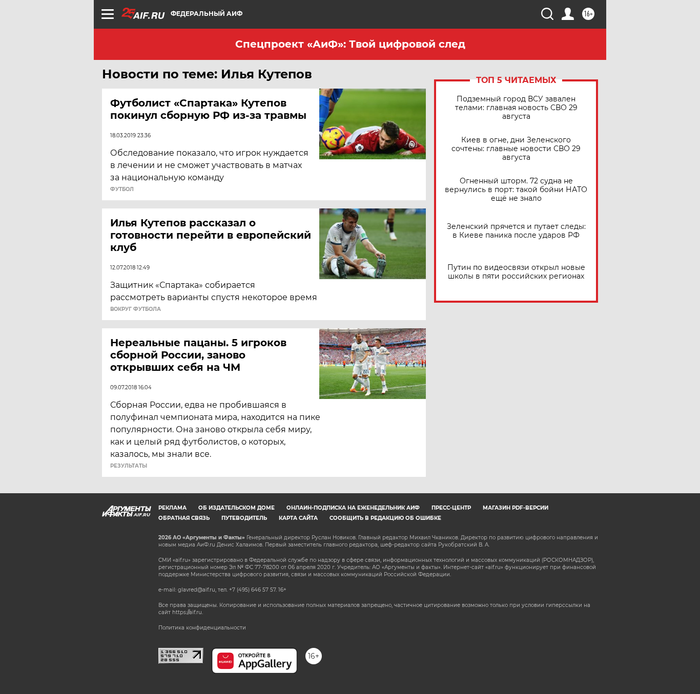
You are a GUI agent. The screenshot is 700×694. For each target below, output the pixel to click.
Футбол (122, 189)
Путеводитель (244, 518)
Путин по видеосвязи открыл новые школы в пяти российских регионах (516, 272)
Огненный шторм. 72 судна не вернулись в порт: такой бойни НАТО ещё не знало (516, 190)
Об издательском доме (236, 507)
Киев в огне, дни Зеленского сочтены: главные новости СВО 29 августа (516, 149)
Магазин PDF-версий (515, 507)
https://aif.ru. (187, 612)
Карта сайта (298, 518)
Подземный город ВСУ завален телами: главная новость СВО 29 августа (516, 108)
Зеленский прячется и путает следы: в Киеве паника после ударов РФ (516, 231)
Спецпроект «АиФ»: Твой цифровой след (350, 44)
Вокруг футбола (135, 309)
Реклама (172, 507)
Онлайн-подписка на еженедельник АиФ (353, 507)
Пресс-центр (451, 507)
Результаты (128, 466)
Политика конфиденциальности (202, 627)
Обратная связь (184, 518)
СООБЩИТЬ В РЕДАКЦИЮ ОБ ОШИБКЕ (385, 518)
